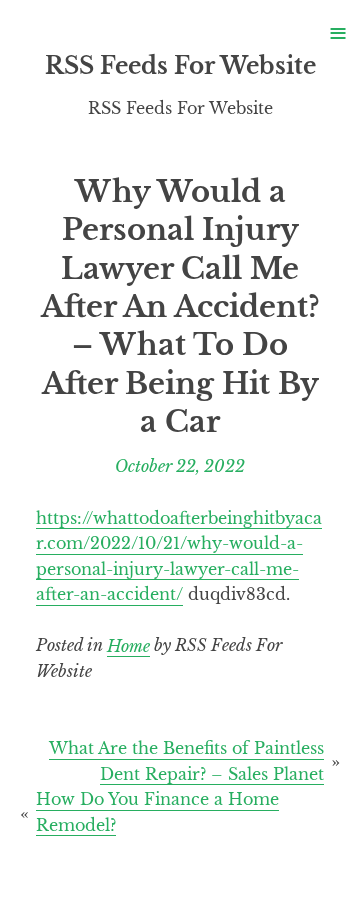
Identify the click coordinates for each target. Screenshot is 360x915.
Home (128, 645)
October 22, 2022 (180, 466)
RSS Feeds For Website (180, 66)
